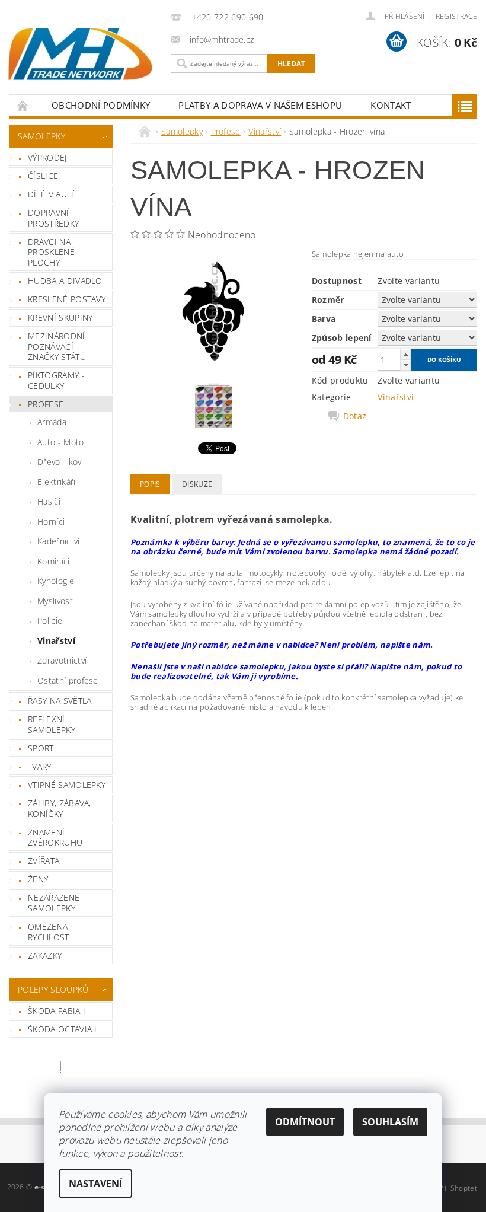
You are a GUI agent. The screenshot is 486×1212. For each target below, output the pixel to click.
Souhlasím (390, 1121)
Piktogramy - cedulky (56, 380)
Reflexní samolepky (51, 724)
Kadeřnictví (58, 541)
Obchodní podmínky (101, 105)
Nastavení (95, 1183)
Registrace (456, 16)
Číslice (43, 175)
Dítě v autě (52, 194)
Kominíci (53, 561)
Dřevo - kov (59, 461)
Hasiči (48, 501)
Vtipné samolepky (66, 784)
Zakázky (45, 955)
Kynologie (55, 580)
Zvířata (43, 860)
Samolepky (41, 136)
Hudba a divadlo (65, 280)
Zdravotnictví (62, 660)
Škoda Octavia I (62, 1029)
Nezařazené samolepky (53, 903)
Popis (150, 484)
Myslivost (55, 601)
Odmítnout (305, 1121)
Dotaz (355, 416)
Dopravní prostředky (53, 218)
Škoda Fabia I (56, 1010)
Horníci (51, 521)
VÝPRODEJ (47, 157)
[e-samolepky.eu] (80, 54)
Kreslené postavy (66, 299)
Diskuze (197, 484)
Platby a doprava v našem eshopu (260, 105)
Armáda (51, 422)
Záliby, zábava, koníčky (59, 808)
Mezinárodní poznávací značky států (57, 346)
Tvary (40, 766)
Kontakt (390, 105)
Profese (45, 404)
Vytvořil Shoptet (450, 1188)
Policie (49, 620)
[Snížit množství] (405, 365)
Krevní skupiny (60, 317)
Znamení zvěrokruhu (55, 838)
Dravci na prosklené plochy (51, 252)
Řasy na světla (59, 700)
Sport (41, 748)
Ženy (38, 879)
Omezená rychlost (48, 932)
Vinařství (56, 640)
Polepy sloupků (53, 989)
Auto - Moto (60, 442)
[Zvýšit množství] (405, 354)
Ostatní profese (67, 680)
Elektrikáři (56, 481)
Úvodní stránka (23, 105)
